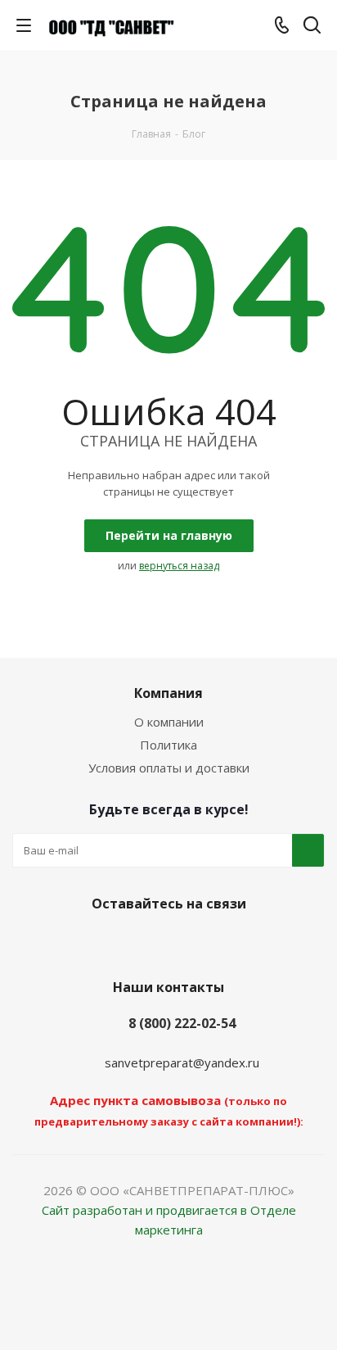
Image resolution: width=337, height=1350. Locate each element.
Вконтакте (164, 942)
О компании (169, 722)
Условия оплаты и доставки (168, 767)
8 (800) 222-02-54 (182, 1023)
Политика (168, 744)
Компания (168, 693)
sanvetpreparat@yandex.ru (182, 1062)
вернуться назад (179, 566)
